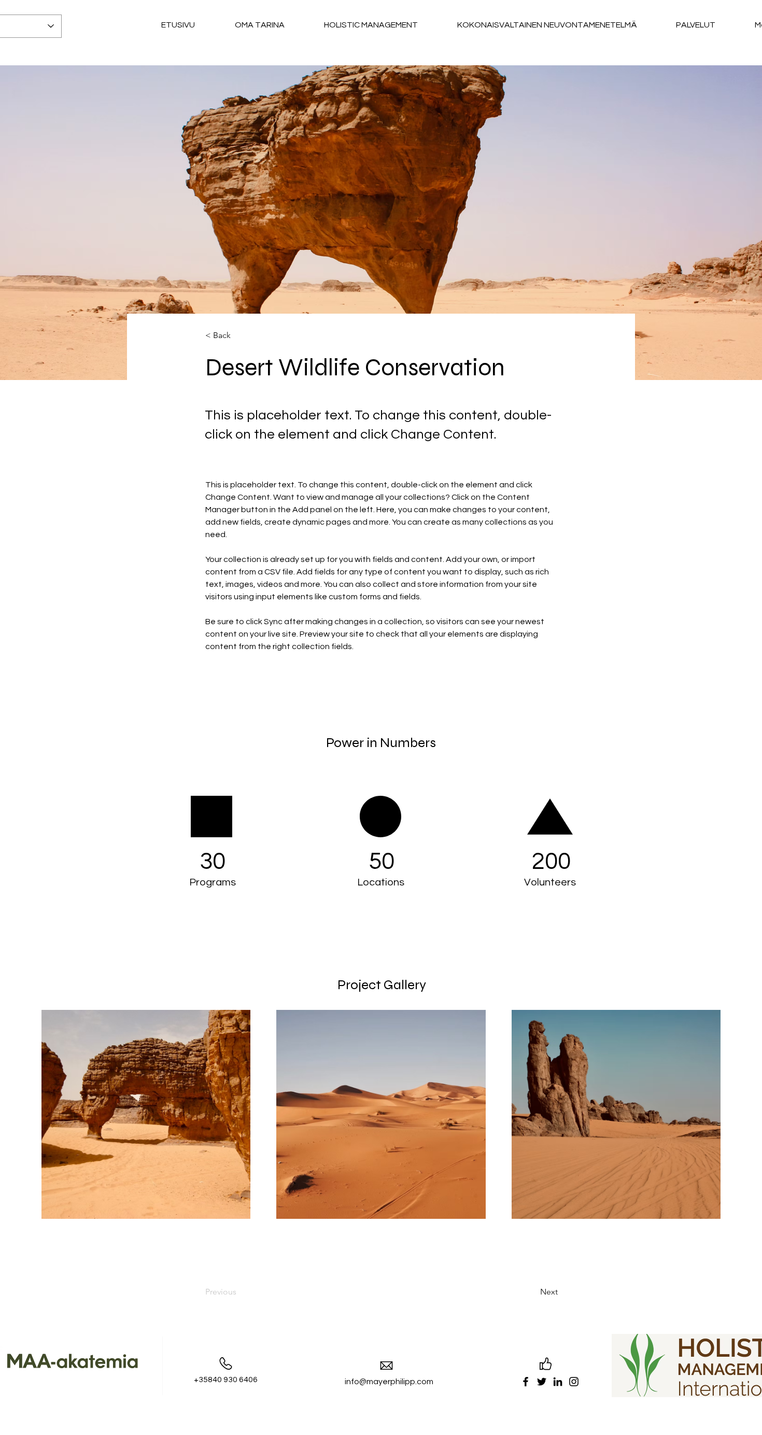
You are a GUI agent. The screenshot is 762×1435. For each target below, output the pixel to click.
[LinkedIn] (558, 1381)
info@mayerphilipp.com (389, 1381)
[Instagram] (574, 1381)
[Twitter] (541, 1381)
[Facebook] (525, 1381)
